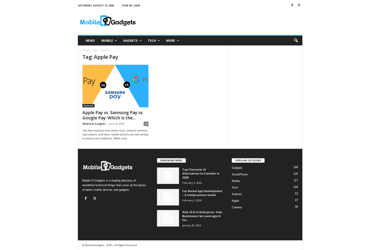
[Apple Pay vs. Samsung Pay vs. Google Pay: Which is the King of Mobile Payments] (115, 86)
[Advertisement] (222, 21)
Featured (88, 105)
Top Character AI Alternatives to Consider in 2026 (200, 173)
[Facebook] (292, 5)
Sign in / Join (131, 5)
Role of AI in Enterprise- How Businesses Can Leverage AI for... (202, 216)
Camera (237, 207)
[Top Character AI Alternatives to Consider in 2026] (168, 175)
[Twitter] (299, 5)
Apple (235, 200)
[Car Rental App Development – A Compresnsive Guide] (168, 197)
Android (236, 194)
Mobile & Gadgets (94, 123)
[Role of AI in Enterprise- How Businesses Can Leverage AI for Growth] (168, 218)
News (90, 40)
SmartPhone (240, 174)
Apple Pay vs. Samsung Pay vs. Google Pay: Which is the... (112, 115)
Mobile (107, 40)
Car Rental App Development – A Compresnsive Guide (202, 193)
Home (85, 50)
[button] (296, 40)
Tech (152, 40)
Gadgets (130, 40)
